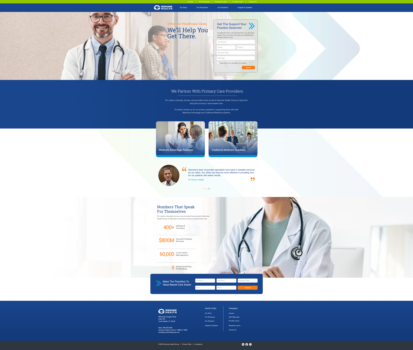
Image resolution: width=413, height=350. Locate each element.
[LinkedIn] (243, 344)
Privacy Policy (187, 344)
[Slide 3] (209, 188)
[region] (181, 139)
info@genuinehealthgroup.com (169, 332)
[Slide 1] (204, 188)
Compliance (198, 344)
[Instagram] (250, 344)
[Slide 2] (206, 188)
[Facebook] (246, 344)
